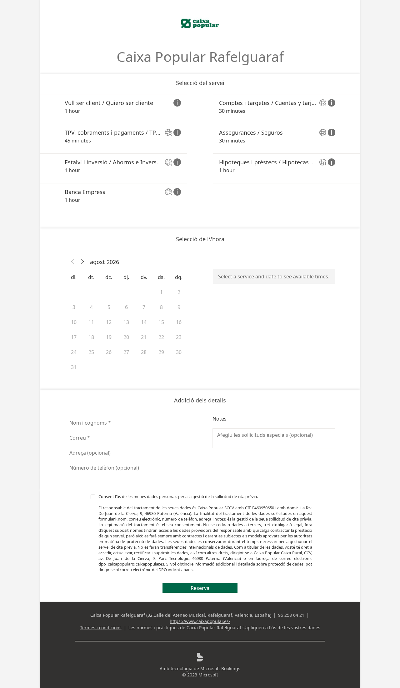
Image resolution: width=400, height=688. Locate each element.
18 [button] (91, 337)
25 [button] (91, 352)
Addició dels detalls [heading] (200, 400)
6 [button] (126, 307)
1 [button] (161, 292)
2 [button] (179, 292)
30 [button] (179, 352)
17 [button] (74, 337)
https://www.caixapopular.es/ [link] (200, 621)
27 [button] (126, 352)
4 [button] (91, 307)
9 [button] (179, 307)
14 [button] (144, 322)
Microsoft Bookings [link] (220, 668)
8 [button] (161, 307)
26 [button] (109, 352)
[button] (73, 262)
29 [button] (161, 352)
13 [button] (126, 322)
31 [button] (74, 367)
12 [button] (109, 322)
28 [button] (144, 352)
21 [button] (144, 337)
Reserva (200, 588)
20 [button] (126, 337)
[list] (200, 153)
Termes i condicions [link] (101, 628)
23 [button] (179, 337)
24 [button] (74, 352)
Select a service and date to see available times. (273, 276)
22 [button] (161, 337)
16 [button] (179, 322)
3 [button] (73, 307)
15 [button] (161, 322)
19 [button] (109, 337)
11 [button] (91, 322)
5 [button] (109, 307)
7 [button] (143, 307)
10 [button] (74, 322)
